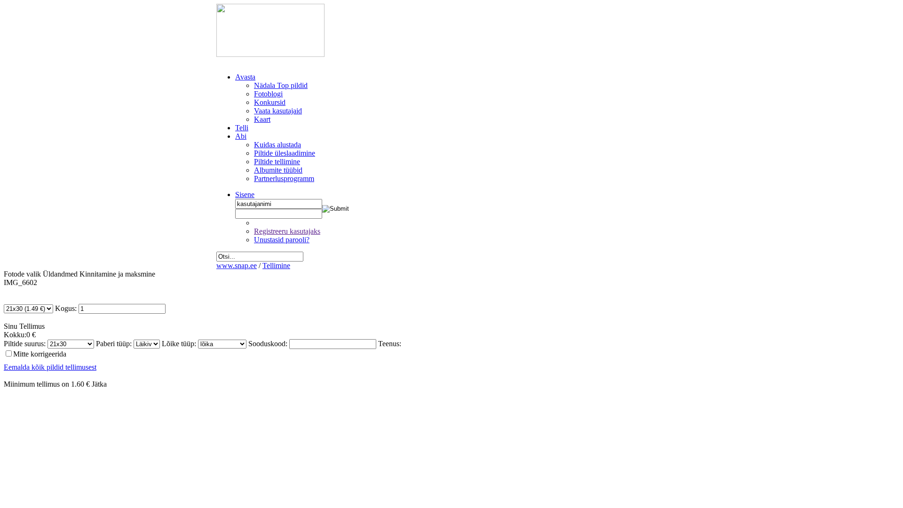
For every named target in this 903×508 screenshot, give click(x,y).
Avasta (245, 77)
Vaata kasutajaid (278, 111)
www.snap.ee (236, 266)
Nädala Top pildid (281, 85)
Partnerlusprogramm (284, 179)
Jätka (99, 384)
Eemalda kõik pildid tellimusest (50, 367)
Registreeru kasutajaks (287, 231)
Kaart (262, 119)
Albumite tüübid (278, 170)
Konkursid (269, 102)
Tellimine (276, 266)
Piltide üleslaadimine (284, 153)
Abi (240, 136)
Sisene (244, 194)
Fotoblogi (268, 94)
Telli (241, 128)
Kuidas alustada (277, 145)
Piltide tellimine (277, 162)
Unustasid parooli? (281, 240)
